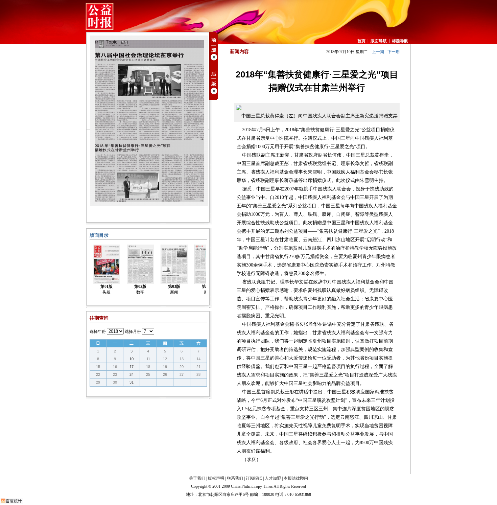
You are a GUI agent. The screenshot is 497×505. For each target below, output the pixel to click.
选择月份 (133, 331)
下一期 (393, 51)
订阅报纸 (254, 478)
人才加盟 (273, 478)
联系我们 (235, 478)
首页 (361, 41)
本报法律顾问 (296, 478)
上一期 (378, 51)
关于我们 (197, 478)
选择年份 (98, 331)
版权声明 (216, 478)
